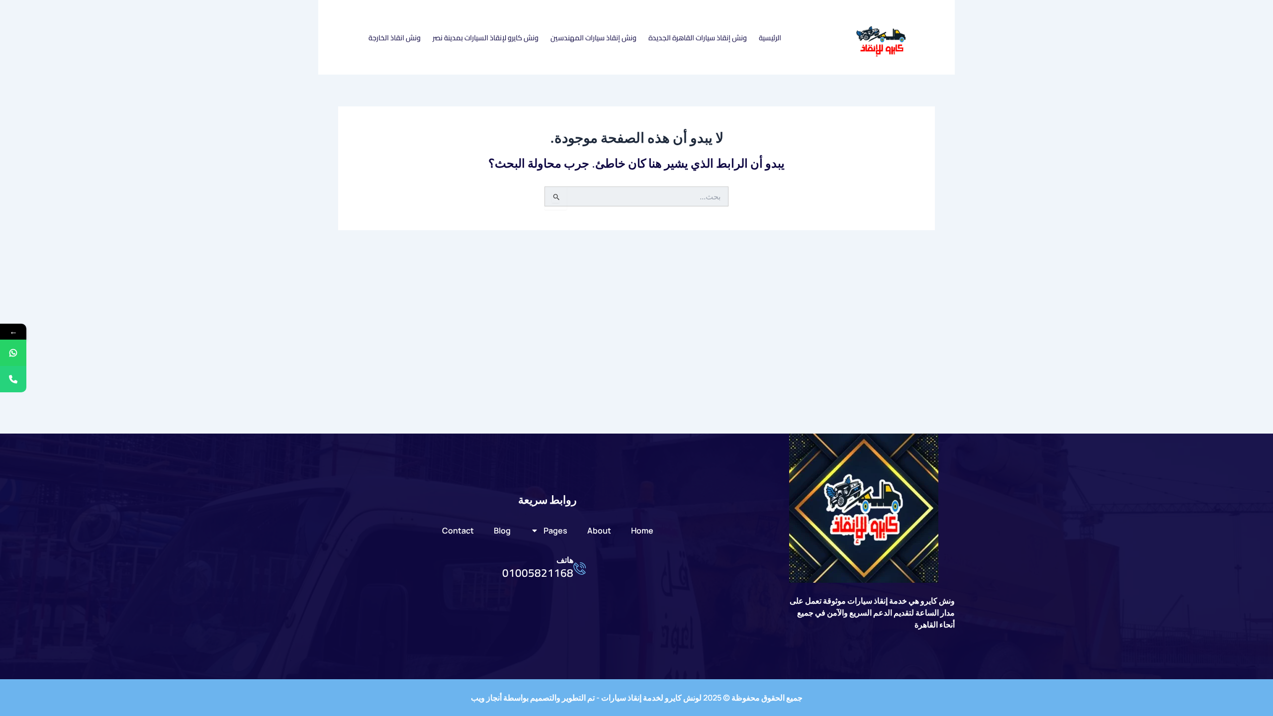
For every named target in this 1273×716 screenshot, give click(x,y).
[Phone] (13, 379)
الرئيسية (770, 37)
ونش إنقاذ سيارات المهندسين (593, 37)
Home (642, 530)
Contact (458, 530)
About (599, 530)
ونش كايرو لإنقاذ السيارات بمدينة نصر (486, 37)
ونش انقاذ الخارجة (394, 37)
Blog (502, 530)
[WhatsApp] (13, 353)
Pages (555, 530)
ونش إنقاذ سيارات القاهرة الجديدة (697, 37)
